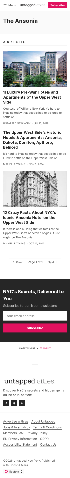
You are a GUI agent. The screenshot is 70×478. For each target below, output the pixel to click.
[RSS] (22, 403)
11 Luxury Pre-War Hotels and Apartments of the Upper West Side (32, 97)
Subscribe (57, 5)
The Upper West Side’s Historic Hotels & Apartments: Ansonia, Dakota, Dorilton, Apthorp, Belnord (32, 140)
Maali (24, 465)
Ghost (14, 465)
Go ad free (45, 348)
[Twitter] (14, 403)
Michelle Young (14, 164)
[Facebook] (6, 403)
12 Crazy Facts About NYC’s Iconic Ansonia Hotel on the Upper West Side (29, 217)
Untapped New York (17, 123)
